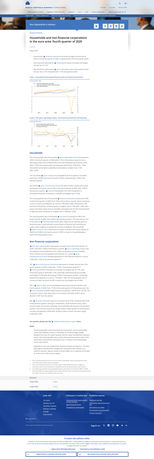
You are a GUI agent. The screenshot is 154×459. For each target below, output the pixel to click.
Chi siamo (103, 7)
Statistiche (71, 12)
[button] (122, 3)
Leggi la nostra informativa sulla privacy (63, 449)
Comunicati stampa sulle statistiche (61, 15)
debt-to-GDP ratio (43, 285)
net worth (63, 217)
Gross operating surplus (76, 249)
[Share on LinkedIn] (116, 26)
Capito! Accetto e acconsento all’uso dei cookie (51, 454)
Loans (50, 191)
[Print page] (96, 26)
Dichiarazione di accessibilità (99, 410)
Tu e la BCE (112, 7)
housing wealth (48, 222)
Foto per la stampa (49, 409)
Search (119, 3)
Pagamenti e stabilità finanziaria (55, 12)
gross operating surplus (65, 69)
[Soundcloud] (122, 425)
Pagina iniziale (30, 15)
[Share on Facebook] (110, 26)
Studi (86, 12)
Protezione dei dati (95, 400)
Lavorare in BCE (122, 7)
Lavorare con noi (49, 403)
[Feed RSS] (126, 425)
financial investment (53, 56)
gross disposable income (69, 157)
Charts (55, 387)
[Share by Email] (122, 26)
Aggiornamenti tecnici (73, 405)
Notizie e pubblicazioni (98, 12)
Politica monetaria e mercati (35, 12)
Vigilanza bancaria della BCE (116, 12)
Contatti (46, 411)
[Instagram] (113, 425)
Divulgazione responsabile (75, 407)
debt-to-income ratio (39, 230)
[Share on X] (105, 26)
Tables (55, 382)
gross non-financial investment (52, 186)
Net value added (38, 246)
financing (60, 63)
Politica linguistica (95, 413)
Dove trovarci (47, 414)
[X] (104, 425)
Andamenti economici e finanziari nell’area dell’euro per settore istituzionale (94, 15)
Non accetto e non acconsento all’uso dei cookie (103, 454)
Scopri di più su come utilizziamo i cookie (92, 449)
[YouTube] (117, 425)
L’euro (79, 12)
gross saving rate (50, 175)
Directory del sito (31, 418)
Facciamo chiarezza (49, 406)
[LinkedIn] (108, 425)
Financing (35, 270)
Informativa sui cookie (96, 407)
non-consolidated (38, 291)
